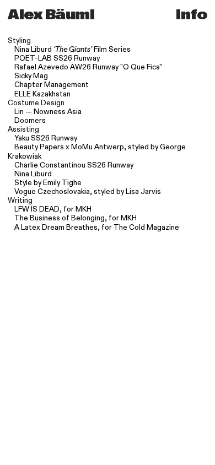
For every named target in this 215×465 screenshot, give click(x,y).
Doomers (30, 121)
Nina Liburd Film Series (72, 50)
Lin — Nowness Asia (48, 112)
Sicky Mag (31, 76)
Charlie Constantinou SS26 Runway (73, 165)
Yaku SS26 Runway (45, 138)
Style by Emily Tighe (48, 183)
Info (189, 14)
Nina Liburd (33, 174)
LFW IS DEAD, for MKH (53, 209)
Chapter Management (51, 85)
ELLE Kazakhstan (42, 94)
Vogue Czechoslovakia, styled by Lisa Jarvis (87, 192)
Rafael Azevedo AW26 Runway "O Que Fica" (88, 67)
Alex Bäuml (51, 14)
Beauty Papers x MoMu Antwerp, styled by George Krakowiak (97, 151)
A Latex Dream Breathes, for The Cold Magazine (96, 228)
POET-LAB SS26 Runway (57, 58)
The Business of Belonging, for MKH (75, 218)
